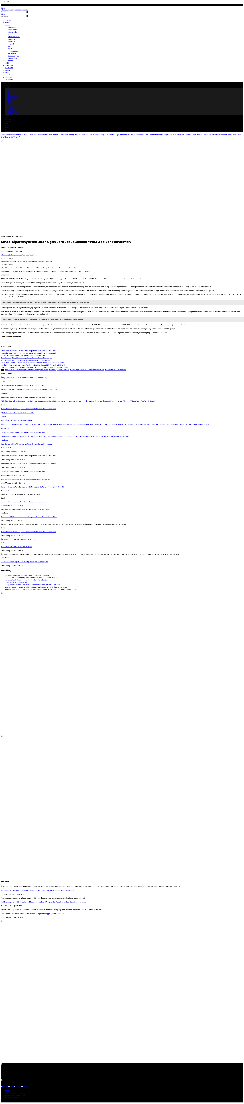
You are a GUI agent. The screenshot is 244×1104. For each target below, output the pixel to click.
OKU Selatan (13, 51)
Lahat (10, 34)
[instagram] (17, 10)
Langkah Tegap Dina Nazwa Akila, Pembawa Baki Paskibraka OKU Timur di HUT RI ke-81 (37, 587)
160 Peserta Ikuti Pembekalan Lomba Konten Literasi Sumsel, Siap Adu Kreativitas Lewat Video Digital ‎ (38, 890)
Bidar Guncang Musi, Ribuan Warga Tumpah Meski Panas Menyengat (118, 135)
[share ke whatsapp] (18, 255)
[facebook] (4, 10)
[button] (2, 275)
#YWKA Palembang (118, 370)
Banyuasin (12, 39)
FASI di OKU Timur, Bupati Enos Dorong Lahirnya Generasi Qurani (69, 135)
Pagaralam (12, 58)
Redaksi (7, 1090)
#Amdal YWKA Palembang (15, 370)
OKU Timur (12, 53)
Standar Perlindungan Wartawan (15, 1096)
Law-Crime (9, 68)
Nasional (8, 22)
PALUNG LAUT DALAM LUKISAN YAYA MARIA (16, 547)
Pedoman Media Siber (11, 1097)
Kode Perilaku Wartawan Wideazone (16, 1094)
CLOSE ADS (5, 1)
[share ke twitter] (11, 255)
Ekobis (7, 63)
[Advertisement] (122, 220)
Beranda (8, 20)
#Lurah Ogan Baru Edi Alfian (59, 370)
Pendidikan (9, 61)
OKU (10, 49)
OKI (9, 46)
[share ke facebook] (4, 255)
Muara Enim (12, 32)
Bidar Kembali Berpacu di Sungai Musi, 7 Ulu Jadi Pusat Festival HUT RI (170, 135)
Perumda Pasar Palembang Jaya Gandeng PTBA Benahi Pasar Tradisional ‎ (28, 532)
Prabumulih (12, 30)
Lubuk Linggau (13, 56)
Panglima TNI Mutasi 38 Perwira (16, 582)
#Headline (44, 370)
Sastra (7, 72)
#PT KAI (108, 370)
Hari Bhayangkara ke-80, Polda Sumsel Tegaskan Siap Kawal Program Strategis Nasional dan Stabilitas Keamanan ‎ (43, 902)
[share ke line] (31, 255)
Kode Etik (7, 1092)
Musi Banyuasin (14, 37)
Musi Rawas (12, 41)
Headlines (10, 236)
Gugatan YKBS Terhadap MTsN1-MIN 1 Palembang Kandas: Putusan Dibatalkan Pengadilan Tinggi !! (41, 589)
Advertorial (9, 80)
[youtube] (24, 10)
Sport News (9, 77)
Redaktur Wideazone (8, 247)
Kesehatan (9, 65)
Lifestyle (8, 75)
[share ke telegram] (25, 255)
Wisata (7, 70)
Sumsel (7, 25)
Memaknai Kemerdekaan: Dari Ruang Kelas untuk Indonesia (23, 135)
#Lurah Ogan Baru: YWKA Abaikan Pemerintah (87, 370)
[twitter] (10, 10)
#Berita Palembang (32, 370)
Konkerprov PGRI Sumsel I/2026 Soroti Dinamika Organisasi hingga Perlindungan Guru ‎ (33, 914)
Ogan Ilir (11, 44)
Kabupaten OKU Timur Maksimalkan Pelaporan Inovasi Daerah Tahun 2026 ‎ (29, 517)
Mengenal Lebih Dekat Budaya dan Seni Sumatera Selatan (26, 580)
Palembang (12, 27)
